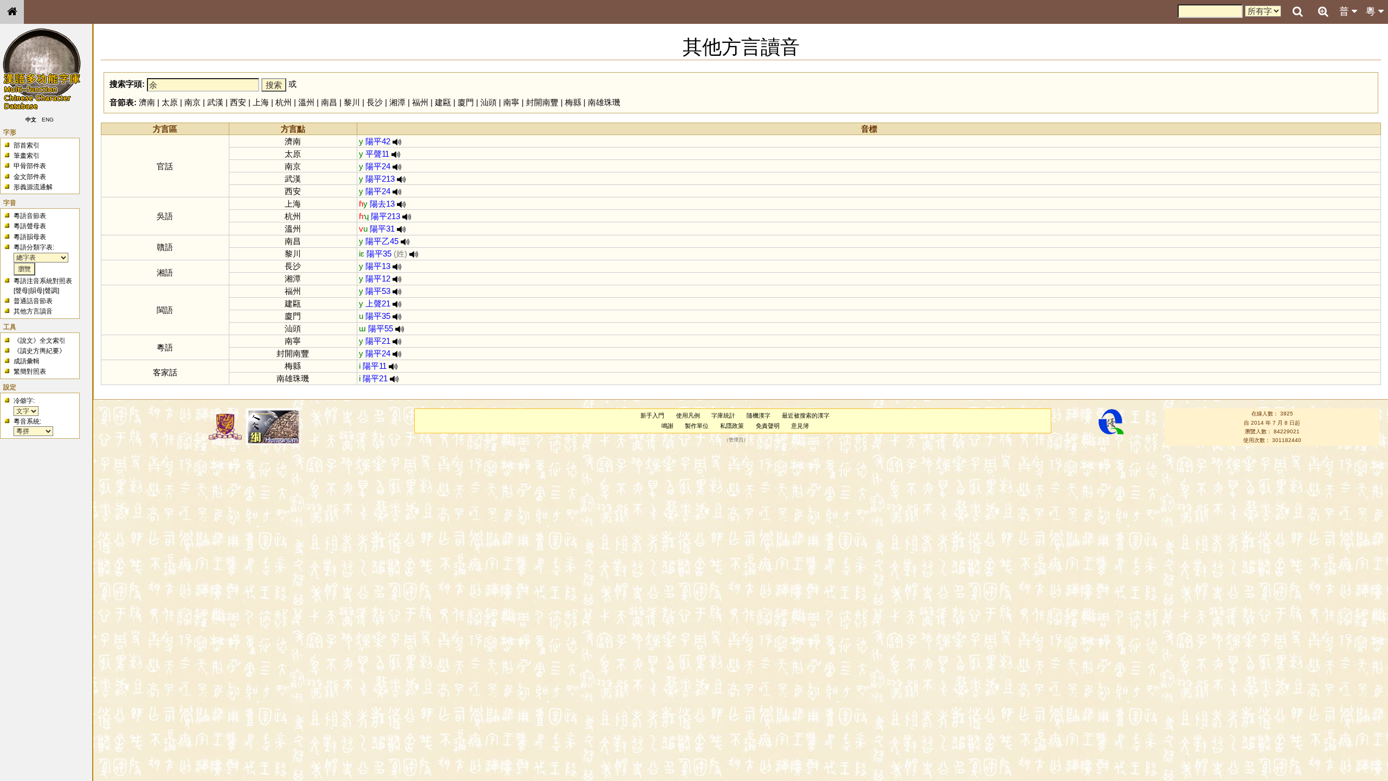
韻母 (36, 291)
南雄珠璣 (604, 102)
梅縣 (573, 102)
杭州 (283, 102)
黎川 (352, 102)
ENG (48, 120)
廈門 (466, 102)
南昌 (329, 102)
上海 (261, 102)
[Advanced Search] (1323, 11)
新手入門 (652, 415)
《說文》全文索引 (40, 340)
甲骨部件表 (30, 166)
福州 (420, 102)
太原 (170, 102)
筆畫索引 (27, 155)
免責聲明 (768, 425)
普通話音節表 (33, 301)
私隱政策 (732, 425)
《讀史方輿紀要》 (40, 351)
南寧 (511, 102)
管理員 (736, 440)
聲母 (21, 291)
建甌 (443, 102)
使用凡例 (688, 415)
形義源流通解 (33, 187)
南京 (192, 102)
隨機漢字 (758, 415)
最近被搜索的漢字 (806, 415)
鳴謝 (667, 425)
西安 (238, 102)
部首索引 (27, 145)
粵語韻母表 (30, 237)
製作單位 (697, 425)
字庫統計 (723, 415)
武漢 (215, 102)
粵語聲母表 (30, 226)
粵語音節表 (30, 216)
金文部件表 (30, 177)
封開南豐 (542, 102)
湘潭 (397, 102)
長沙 (375, 102)
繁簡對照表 (30, 371)
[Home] (12, 12)
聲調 (50, 291)
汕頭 (488, 102)
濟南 (147, 102)
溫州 (306, 102)
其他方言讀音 (33, 311)
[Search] (1297, 12)
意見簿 (800, 425)
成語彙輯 (27, 361)
